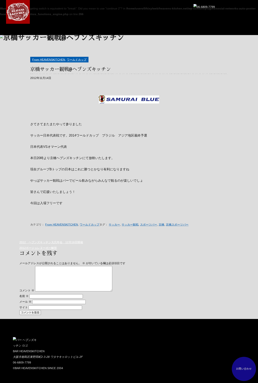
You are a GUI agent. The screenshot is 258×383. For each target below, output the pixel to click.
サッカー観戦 (130, 224)
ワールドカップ (76, 59)
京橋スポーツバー (177, 224)
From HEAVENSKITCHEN (48, 59)
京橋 (161, 224)
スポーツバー (148, 224)
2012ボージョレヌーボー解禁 (38, 247)
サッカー (114, 224)
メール (25, 301)
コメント (26, 290)
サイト (23, 307)
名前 (24, 296)
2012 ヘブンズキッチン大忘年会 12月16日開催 (51, 242)
